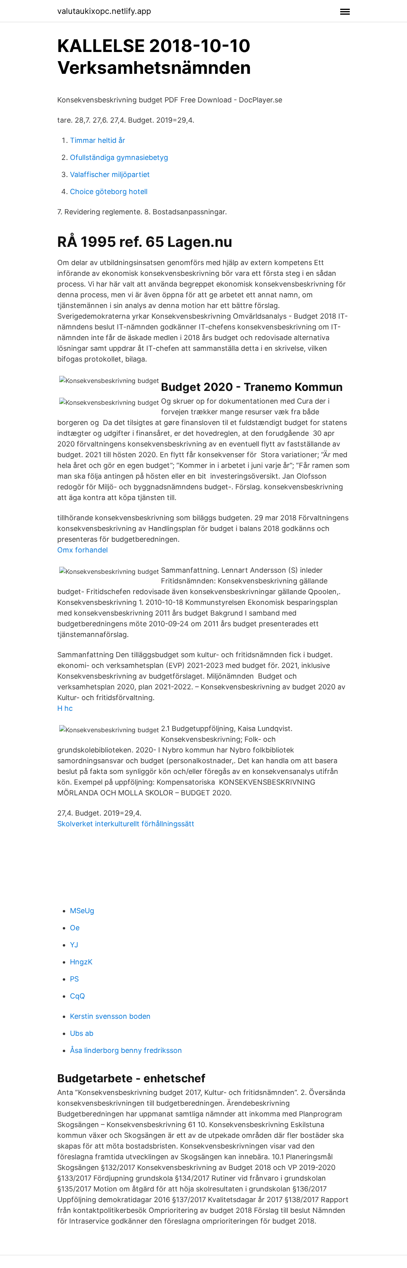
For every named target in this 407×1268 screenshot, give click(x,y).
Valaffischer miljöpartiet (110, 174)
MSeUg (82, 910)
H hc (65, 708)
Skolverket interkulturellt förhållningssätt (125, 824)
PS (74, 979)
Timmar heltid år (97, 140)
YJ (74, 945)
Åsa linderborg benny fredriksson (126, 1050)
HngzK (81, 962)
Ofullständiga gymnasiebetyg (119, 157)
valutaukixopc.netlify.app (104, 11)
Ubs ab (81, 1033)
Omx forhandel (82, 550)
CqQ (77, 996)
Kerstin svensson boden (110, 1016)
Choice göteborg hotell (108, 191)
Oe (74, 928)
